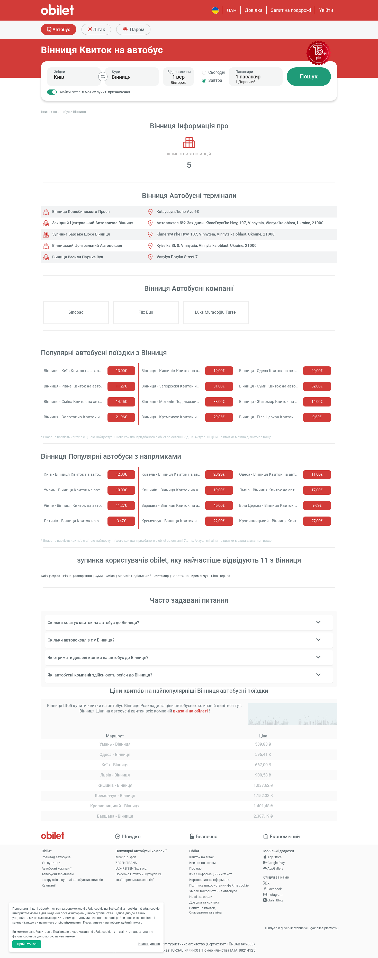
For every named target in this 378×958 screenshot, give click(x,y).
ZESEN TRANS (126, 863)
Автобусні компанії (56, 868)
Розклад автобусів (56, 857)
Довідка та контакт (204, 902)
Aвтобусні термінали (58, 874)
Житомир (161, 576)
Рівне (67, 576)
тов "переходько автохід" (134, 880)
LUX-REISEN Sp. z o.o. (131, 868)
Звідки (59, 72)
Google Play (276, 863)
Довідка (254, 10)
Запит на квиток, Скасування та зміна (205, 910)
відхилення (72, 922)
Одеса (55, 576)
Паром (137, 29)
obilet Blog (275, 900)
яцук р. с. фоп (125, 857)
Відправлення (179, 72)
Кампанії (49, 885)
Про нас (195, 868)
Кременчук (200, 576)
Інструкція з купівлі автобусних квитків (72, 880)
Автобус (60, 29)
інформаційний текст (125, 922)
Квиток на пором (202, 863)
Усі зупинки (51, 863)
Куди (116, 72)
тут (114, 932)
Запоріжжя (83, 576)
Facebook (274, 889)
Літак (98, 29)
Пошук (309, 76)
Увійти (326, 10)
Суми (99, 576)
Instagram (274, 895)
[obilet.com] (69, 14)
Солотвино (180, 576)
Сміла (110, 576)
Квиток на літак (201, 857)
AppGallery (275, 868)
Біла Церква (220, 576)
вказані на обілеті (190, 711)
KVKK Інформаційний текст (210, 874)
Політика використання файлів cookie (219, 885)
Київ (44, 576)
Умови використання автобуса (213, 891)
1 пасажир (248, 77)
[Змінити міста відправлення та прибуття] (102, 76)
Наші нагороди (200, 897)
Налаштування (149, 944)
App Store (274, 857)
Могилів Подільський (135, 576)
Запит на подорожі (291, 10)
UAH (232, 10)
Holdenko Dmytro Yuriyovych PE (138, 874)
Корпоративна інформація (209, 880)
